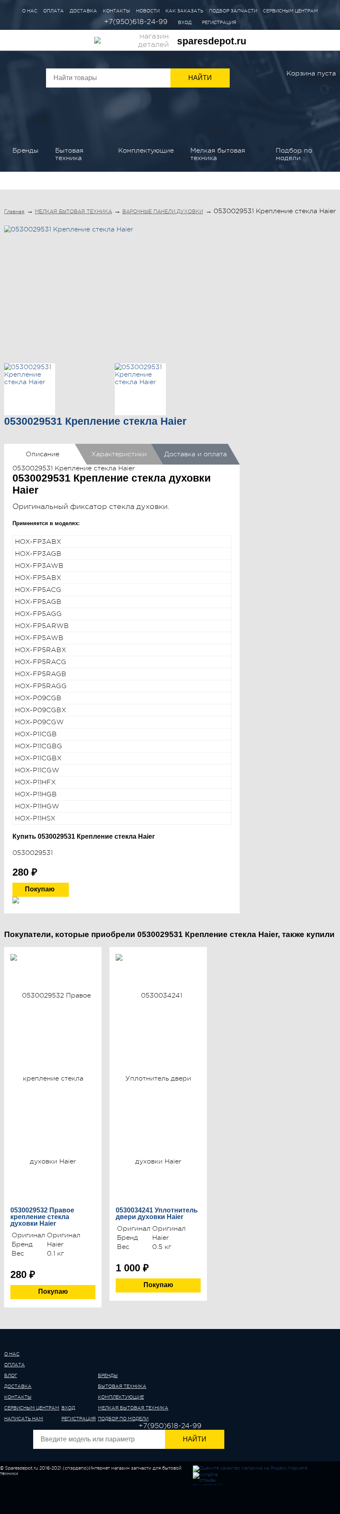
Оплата (53, 11)
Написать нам (23, 1419)
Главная (14, 211)
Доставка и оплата (195, 454)
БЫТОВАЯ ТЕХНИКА (69, 154)
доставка (18, 1386)
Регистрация (219, 22)
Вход (185, 22)
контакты (18, 1397)
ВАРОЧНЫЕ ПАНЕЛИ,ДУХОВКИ (162, 211)
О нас (29, 11)
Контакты (116, 11)
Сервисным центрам (290, 11)
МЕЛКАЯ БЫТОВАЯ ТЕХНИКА (217, 154)
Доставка (83, 11)
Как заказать (184, 11)
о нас (11, 1354)
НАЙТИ (194, 1439)
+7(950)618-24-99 (136, 22)
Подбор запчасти (233, 11)
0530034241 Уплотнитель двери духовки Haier (157, 1213)
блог (10, 1375)
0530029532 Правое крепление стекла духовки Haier (42, 1217)
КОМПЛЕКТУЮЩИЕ (146, 150)
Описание (42, 454)
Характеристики (119, 454)
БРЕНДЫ (25, 150)
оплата (14, 1365)
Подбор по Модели (294, 154)
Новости (148, 11)
